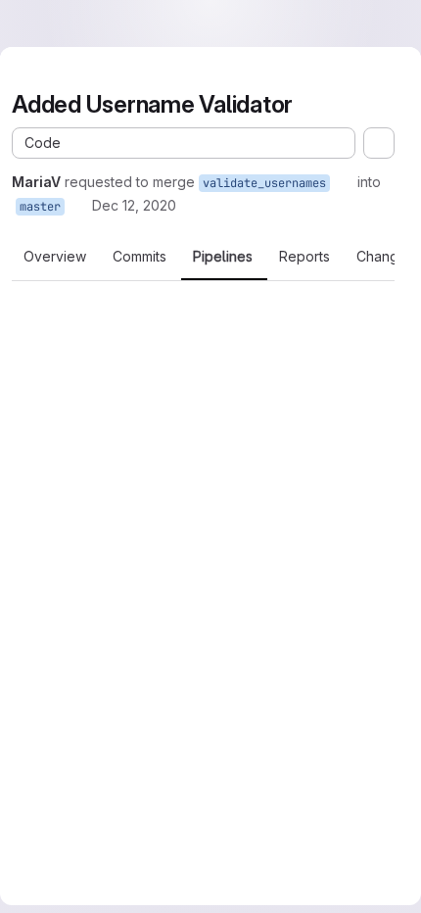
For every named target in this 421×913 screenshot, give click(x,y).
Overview (54, 256)
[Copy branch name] (343, 182)
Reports (304, 256)
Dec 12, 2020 (134, 205)
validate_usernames (264, 183)
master (40, 207)
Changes (385, 256)
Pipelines (223, 256)
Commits (139, 256)
